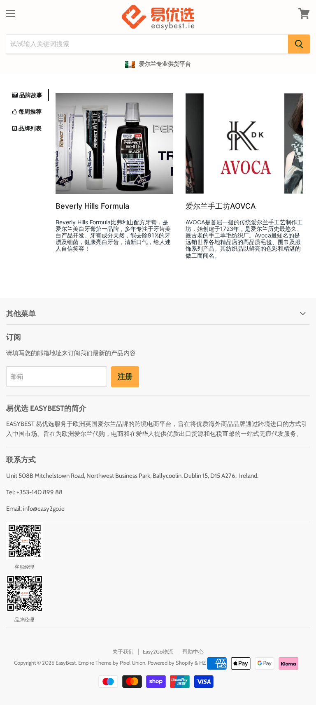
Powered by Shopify (170, 662)
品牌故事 (30, 94)
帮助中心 (193, 651)
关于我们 (123, 651)
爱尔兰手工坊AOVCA (221, 206)
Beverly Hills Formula (92, 206)
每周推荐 (30, 111)
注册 (125, 376)
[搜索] (299, 44)
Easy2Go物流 (158, 651)
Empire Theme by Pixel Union (111, 662)
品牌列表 (30, 128)
